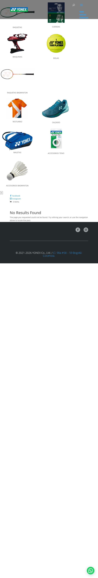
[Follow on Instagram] (86, 229)
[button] (90, 570)
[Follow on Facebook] (78, 229)
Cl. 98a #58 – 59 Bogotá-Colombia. (62, 254)
